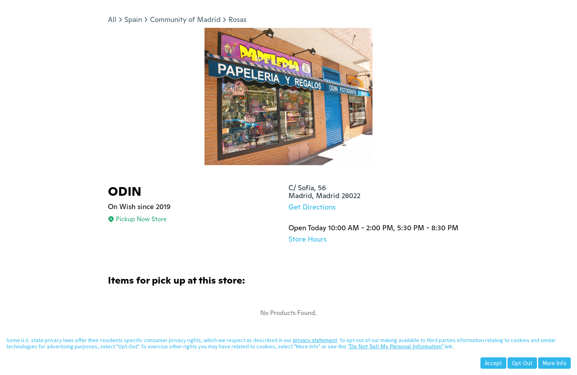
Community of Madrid (185, 19)
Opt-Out (522, 363)
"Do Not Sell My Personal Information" (396, 346)
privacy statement (315, 340)
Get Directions (312, 206)
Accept (493, 363)
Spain (133, 19)
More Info (554, 363)
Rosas (237, 19)
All (112, 19)
